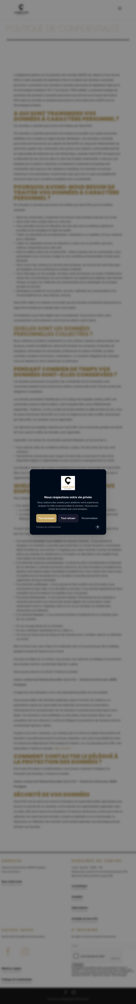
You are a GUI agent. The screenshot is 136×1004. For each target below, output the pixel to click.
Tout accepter (46, 518)
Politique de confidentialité (48, 527)
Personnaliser (90, 518)
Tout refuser (68, 518)
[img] (98, 527)
